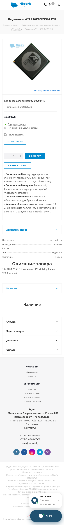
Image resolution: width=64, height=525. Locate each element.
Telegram (40, 452)
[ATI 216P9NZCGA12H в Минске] (32, 62)
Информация (32, 383)
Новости (32, 376)
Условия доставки (32, 397)
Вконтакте (16, 452)
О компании (32, 372)
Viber (47, 452)
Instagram (32, 452)
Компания (32, 366)
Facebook (24, 452)
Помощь (32, 389)
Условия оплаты (32, 393)
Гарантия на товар (32, 401)
